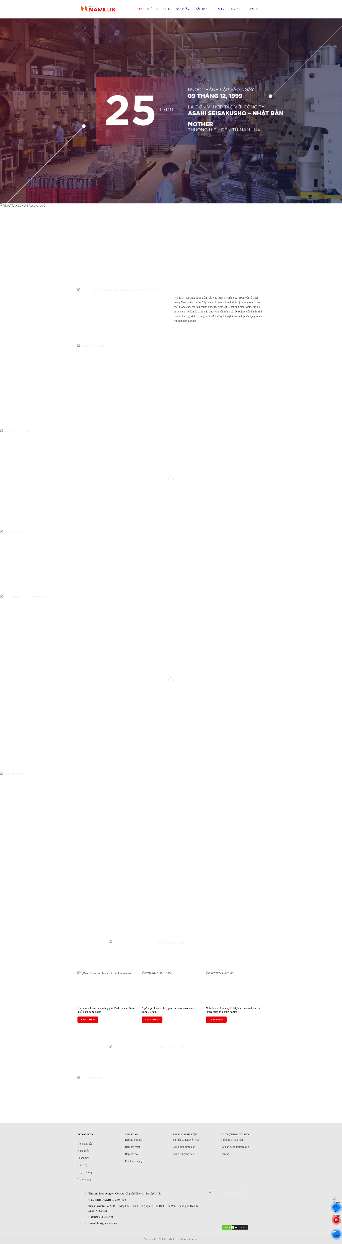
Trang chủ (144, 9)
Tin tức (236, 9)
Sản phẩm (183, 9)
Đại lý (220, 9)
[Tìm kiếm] (263, 9)
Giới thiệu (163, 9)
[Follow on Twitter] (227, 1215)
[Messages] (336, 1207)
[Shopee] (336, 1234)
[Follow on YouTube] (249, 1215)
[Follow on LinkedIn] (242, 1215)
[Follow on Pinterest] (235, 1215)
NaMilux (240, 311)
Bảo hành (202, 9)
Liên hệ (253, 9)
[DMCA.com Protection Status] (235, 1227)
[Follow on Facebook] (220, 1215)
